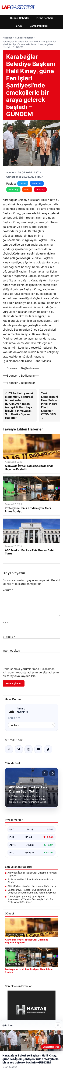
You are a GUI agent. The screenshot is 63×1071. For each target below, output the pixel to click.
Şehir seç (14, 718)
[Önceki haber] (45, 773)
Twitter (22, 183)
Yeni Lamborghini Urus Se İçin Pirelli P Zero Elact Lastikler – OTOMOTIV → (49, 405)
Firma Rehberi (44, 17)
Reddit (27, 189)
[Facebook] (9, 749)
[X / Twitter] (19, 749)
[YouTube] (38, 749)
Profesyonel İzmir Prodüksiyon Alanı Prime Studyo (30, 880)
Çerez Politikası (39, 25)
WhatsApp (13, 189)
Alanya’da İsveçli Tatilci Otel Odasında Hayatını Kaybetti (32, 874)
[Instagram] (28, 749)
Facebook (37, 183)
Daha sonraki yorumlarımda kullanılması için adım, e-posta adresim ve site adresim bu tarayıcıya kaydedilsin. (31, 672)
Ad (6, 623)
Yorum (8, 590)
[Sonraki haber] (52, 773)
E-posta (9, 636)
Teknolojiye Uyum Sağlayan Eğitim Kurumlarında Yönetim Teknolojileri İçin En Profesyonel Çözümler (30, 899)
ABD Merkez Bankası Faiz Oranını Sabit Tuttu (32, 886)
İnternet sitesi (11, 650)
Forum (19, 25)
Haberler (7, 37)
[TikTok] (48, 749)
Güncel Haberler (19, 17)
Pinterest (40, 189)
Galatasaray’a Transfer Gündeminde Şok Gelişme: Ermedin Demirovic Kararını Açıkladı (32, 891)
